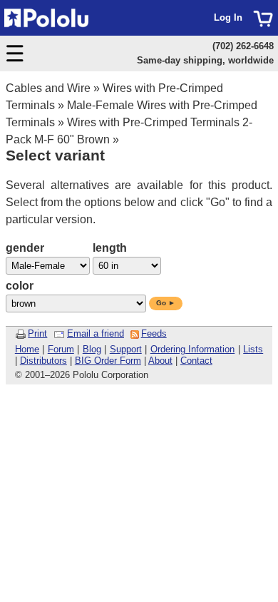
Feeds (154, 333)
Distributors (43, 360)
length (110, 248)
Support (126, 349)
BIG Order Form (108, 360)
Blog (92, 349)
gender (25, 248)
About (160, 360)
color (20, 286)
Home (27, 349)
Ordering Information (192, 349)
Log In (228, 17)
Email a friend (95, 333)
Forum (61, 349)
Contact (196, 360)
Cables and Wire (48, 88)
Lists (253, 349)
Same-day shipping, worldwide (205, 60)
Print (37, 333)
